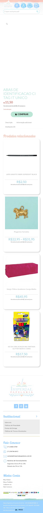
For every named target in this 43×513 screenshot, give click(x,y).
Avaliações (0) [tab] (10, 127)
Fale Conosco (7, 487)
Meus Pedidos (8, 482)
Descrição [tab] (9, 122)
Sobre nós (8, 422)
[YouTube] (26, 406)
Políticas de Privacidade (12, 425)
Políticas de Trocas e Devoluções (15, 431)
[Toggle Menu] (17, 5)
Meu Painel (6, 480)
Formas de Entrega (11, 428)
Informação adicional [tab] (24, 122)
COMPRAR (23, 114)
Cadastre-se (7, 484)
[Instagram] (21, 406)
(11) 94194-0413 (12, 451)
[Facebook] (16, 406)
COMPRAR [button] (21, 190)
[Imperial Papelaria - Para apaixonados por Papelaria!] (8, 4)
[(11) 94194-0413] (4, 451)
